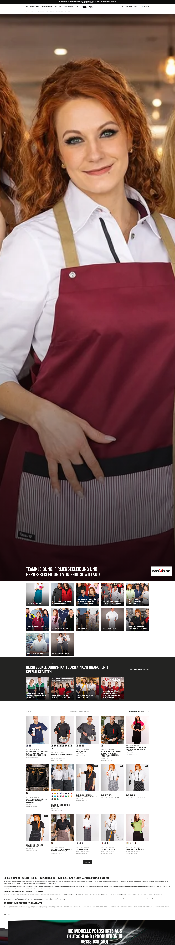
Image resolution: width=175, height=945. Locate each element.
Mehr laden (87, 862)
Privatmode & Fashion (47, 7)
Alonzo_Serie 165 (81, 752)
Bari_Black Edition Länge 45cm (135, 849)
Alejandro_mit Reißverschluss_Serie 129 (62, 755)
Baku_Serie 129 (130, 795)
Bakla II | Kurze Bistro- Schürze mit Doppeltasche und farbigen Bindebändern (36, 800)
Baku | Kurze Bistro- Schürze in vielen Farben (60, 805)
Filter (29, 711)
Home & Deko (58, 7)
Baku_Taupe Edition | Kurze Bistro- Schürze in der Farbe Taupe (61, 850)
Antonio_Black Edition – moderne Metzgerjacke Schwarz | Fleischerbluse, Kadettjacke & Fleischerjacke (111, 754)
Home (27, 7)
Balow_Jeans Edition (82, 849)
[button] (123, 7)
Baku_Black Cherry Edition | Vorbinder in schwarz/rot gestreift (87, 795)
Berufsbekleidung (34, 7)
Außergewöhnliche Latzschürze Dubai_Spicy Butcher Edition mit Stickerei (136, 749)
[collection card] (37, 594)
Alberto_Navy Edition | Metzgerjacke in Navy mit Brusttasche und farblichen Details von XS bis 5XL (37, 753)
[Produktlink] (37, 739)
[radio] (27, 745)
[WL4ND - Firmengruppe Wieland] (87, 7)
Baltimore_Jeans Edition (108, 849)
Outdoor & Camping (68, 7)
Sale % (78, 7)
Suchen (130, 7)
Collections (33, 11)
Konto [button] (135, 7)
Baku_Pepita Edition (107, 795)
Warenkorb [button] (146, 7)
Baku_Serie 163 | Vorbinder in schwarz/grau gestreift (34, 845)
